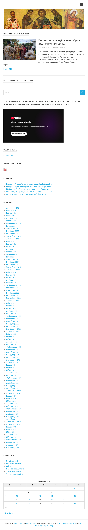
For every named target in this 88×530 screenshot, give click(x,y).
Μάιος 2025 (11, 247)
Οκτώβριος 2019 (12, 419)
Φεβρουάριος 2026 (13, 223)
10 (17, 496)
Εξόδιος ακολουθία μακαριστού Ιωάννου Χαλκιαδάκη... (27, 189)
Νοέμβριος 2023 (12, 293)
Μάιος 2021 (11, 370)
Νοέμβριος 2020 (12, 386)
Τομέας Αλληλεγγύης (14, 474)
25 (29, 503)
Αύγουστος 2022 (13, 332)
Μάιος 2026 (11, 216)
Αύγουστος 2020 (13, 393)
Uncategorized (59, 47)
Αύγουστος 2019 (13, 424)
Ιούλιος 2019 (11, 427)
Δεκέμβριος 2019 (13, 414)
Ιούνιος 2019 (11, 429)
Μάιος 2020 (11, 401)
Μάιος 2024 (11, 277)
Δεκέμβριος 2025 (13, 228)
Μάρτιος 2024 (11, 283)
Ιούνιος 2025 (11, 244)
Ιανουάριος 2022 (12, 350)
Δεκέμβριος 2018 (13, 445)
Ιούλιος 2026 (11, 210)
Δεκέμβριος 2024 (13, 259)
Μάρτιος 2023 (11, 313)
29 (75, 503)
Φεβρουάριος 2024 (13, 285)
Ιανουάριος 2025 (12, 257)
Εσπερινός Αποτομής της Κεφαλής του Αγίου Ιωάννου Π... (29, 184)
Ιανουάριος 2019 (12, 442)
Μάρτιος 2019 (11, 437)
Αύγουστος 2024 (13, 270)
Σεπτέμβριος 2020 (13, 391)
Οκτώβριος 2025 (12, 234)
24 (17, 503)
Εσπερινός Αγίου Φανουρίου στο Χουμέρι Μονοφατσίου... (29, 187)
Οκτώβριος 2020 (12, 388)
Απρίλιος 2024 (11, 280)
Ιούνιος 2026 (11, 213)
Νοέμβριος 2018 (12, 447)
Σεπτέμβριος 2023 (13, 298)
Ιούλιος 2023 (11, 303)
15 (75, 496)
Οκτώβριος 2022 (12, 326)
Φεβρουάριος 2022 (13, 347)
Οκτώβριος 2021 (12, 357)
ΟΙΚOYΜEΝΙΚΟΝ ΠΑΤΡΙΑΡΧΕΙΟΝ (18, 81)
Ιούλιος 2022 (11, 334)
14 (63, 496)
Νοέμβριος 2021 (12, 355)
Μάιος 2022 (11, 339)
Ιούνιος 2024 (11, 275)
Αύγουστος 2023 (13, 301)
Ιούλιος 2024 (11, 272)
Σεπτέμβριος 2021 (13, 360)
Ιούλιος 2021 (11, 365)
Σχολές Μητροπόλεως (15, 471)
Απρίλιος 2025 (11, 249)
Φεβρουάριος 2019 (13, 440)
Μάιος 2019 (11, 432)
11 (29, 496)
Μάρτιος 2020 (11, 406)
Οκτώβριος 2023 (12, 295)
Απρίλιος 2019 (11, 435)
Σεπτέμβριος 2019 (13, 422)
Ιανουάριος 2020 (12, 411)
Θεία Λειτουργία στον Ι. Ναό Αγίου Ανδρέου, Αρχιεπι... (27, 194)
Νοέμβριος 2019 (12, 417)
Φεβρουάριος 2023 (13, 316)
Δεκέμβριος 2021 (13, 352)
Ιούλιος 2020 (11, 396)
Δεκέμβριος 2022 (13, 321)
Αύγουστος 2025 (13, 239)
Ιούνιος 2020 (11, 398)
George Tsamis (18, 523)
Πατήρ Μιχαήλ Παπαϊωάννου (66, 523)
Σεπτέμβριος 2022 (13, 329)
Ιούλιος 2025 (11, 241)
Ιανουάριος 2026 (12, 226)
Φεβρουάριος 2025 (13, 254)
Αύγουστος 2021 (13, 362)
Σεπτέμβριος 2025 (13, 236)
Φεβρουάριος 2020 (13, 409)
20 (52, 500)
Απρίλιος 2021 (11, 373)
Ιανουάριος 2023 (12, 319)
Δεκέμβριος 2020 (13, 383)
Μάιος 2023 (11, 308)
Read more (7, 69)
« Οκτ (5, 513)
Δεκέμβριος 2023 (13, 290)
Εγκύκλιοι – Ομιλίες (13, 464)
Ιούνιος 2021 (11, 368)
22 (75, 500)
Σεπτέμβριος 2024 (13, 267)
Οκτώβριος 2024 (12, 265)
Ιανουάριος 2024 (12, 288)
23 (6, 503)
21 (63, 500)
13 (52, 496)
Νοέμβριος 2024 (12, 262)
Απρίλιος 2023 (11, 311)
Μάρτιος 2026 (11, 221)
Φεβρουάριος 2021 (13, 378)
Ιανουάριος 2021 (12, 380)
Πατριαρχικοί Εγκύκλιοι (15, 469)
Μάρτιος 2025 (11, 252)
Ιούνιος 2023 (11, 306)
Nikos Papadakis (31, 523)
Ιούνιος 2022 (11, 337)
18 (29, 500)
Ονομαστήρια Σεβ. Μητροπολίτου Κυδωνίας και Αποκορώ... (29, 192)
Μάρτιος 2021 (11, 375)
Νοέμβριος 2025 (12, 231)
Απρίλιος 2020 (11, 404)
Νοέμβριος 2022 (12, 324)
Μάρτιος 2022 (11, 344)
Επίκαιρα (9, 466)
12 (40, 496)
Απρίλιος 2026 (11, 218)
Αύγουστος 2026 (13, 208)
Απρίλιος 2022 (11, 342)
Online (9, 155)
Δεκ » (11, 513)
